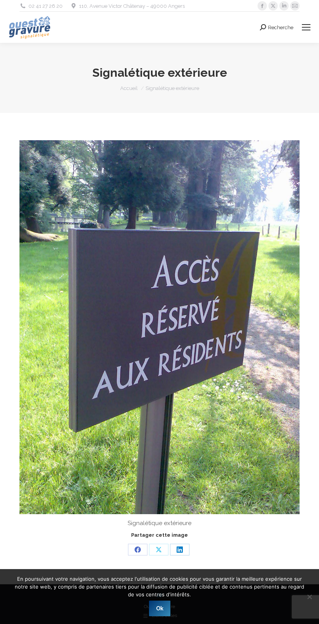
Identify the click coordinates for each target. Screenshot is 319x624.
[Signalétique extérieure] (159, 327)
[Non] (309, 597)
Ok (159, 608)
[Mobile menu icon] (306, 27)
